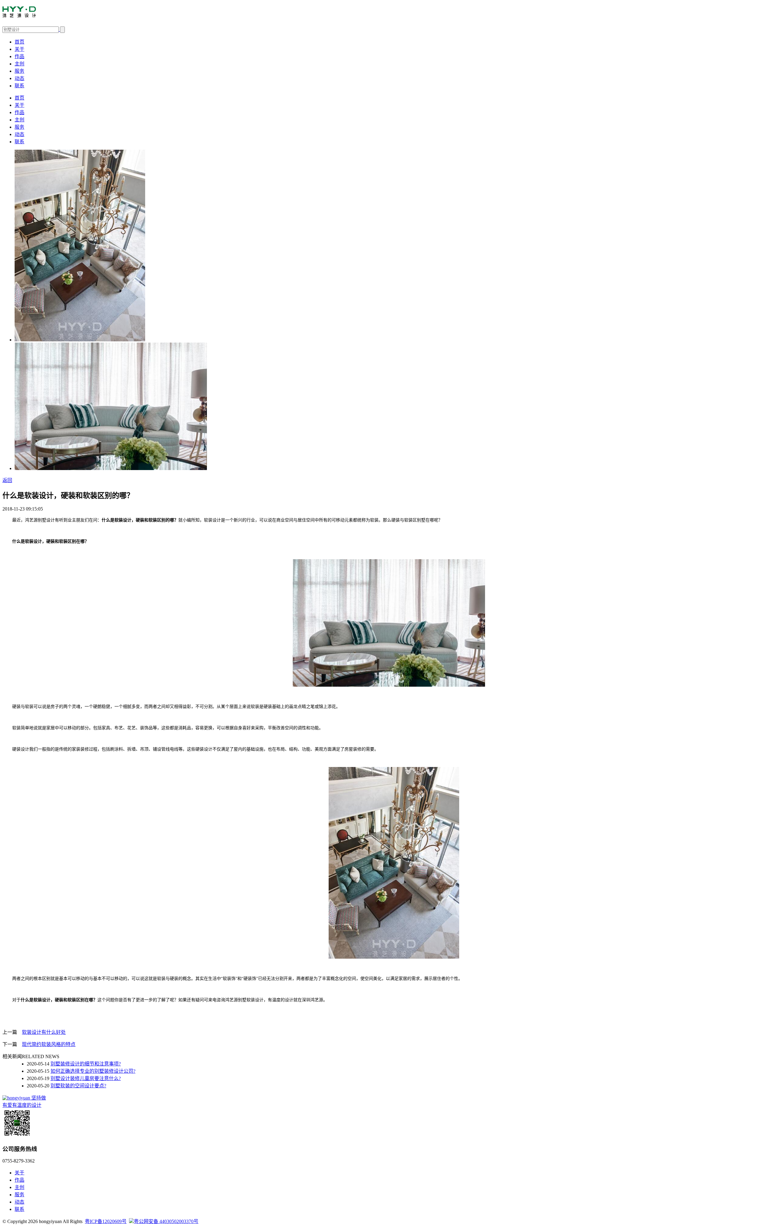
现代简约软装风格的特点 (48, 1044)
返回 (7, 480)
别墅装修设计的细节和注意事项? (86, 1063)
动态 (19, 78)
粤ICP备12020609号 (106, 1221)
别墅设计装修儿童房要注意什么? (86, 1078)
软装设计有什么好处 (44, 1032)
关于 (19, 49)
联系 (19, 85)
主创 (19, 63)
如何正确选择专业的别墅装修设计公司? (93, 1071)
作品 (19, 56)
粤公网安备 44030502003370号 (166, 1221)
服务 (19, 71)
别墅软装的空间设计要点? (78, 1085)
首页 (19, 41)
